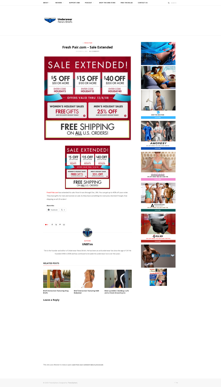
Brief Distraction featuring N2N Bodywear (86, 292)
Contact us (142, 3)
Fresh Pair (88, 43)
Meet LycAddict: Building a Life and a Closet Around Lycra (117, 292)
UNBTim (87, 244)
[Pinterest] (60, 224)
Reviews (58, 3)
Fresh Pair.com (52, 192)
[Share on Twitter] (56, 224)
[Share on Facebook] (52, 224)
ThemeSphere (72, 383)
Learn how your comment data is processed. (87, 365)
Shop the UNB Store (107, 3)
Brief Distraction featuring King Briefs (55, 292)
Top (176, 382)
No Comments (94, 51)
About (45, 3)
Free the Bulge (127, 3)
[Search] (169, 3)
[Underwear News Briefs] (60, 20)
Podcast (88, 3)
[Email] (64, 224)
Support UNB (74, 3)
